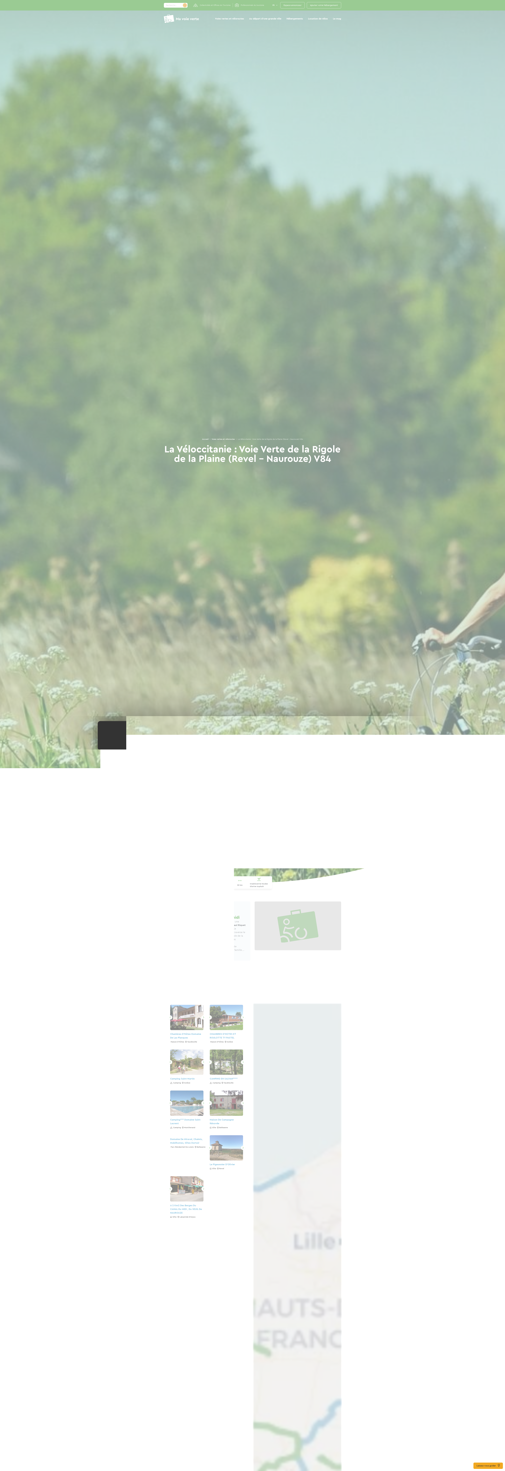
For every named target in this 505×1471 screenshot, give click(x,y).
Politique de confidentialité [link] (269, 743)
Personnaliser (250, 743)
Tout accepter (233, 743)
